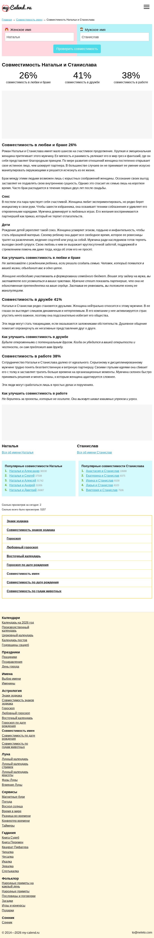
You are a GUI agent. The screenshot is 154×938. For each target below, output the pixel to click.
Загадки (7, 900)
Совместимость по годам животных (34, 591)
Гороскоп (14, 538)
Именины (8, 683)
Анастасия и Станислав (102, 471)
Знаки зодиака (17, 521)
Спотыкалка (10, 871)
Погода (7, 801)
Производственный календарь (15, 629)
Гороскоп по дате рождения (27, 565)
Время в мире (11, 811)
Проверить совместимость (77, 49)
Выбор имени (11, 678)
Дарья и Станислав (99, 485)
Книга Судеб (10, 837)
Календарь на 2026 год (18, 622)
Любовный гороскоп (22, 547)
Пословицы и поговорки (18, 896)
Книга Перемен (12, 842)
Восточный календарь (24, 556)
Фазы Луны (10, 780)
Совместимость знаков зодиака (31, 530)
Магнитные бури (13, 796)
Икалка (7, 861)
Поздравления (12, 661)
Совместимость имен (23, 573)
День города (10, 666)
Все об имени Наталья (17, 452)
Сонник (7, 922)
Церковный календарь (17, 635)
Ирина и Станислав (99, 480)
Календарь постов (14, 640)
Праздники (9, 657)
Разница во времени (16, 815)
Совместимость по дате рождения (33, 582)
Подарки (8, 910)
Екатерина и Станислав (102, 475)
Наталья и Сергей (22, 475)
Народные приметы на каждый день (18, 884)
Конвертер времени (16, 820)
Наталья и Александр (24, 471)
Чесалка (8, 856)
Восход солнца (12, 806)
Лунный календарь (15, 759)
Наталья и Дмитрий (23, 490)
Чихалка (8, 852)
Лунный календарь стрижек (15, 765)
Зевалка (8, 866)
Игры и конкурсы (13, 905)
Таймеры (8, 825)
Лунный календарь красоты (15, 773)
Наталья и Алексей (22, 480)
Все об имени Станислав (94, 452)
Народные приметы (15, 891)
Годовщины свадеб (15, 645)
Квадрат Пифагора (15, 847)
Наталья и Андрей (22, 485)
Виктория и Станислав (102, 490)
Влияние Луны (12, 784)
